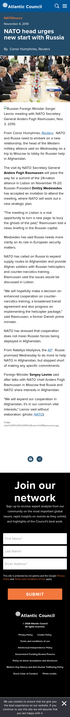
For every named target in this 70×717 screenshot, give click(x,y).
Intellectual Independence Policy (35, 647)
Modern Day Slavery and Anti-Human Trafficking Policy (35, 667)
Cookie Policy (44, 634)
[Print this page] (30, 459)
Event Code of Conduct (25, 673)
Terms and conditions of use (35, 641)
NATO (38, 414)
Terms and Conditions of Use (30, 579)
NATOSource (13, 18)
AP (50, 350)
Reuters (47, 132)
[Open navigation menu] (64, 6)
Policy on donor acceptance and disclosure (35, 660)
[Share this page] (39, 459)
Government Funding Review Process (35, 654)
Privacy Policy (25, 634)
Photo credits (50, 673)
